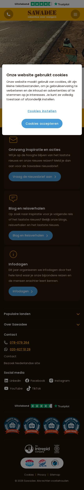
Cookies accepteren (42, 124)
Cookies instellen (42, 111)
